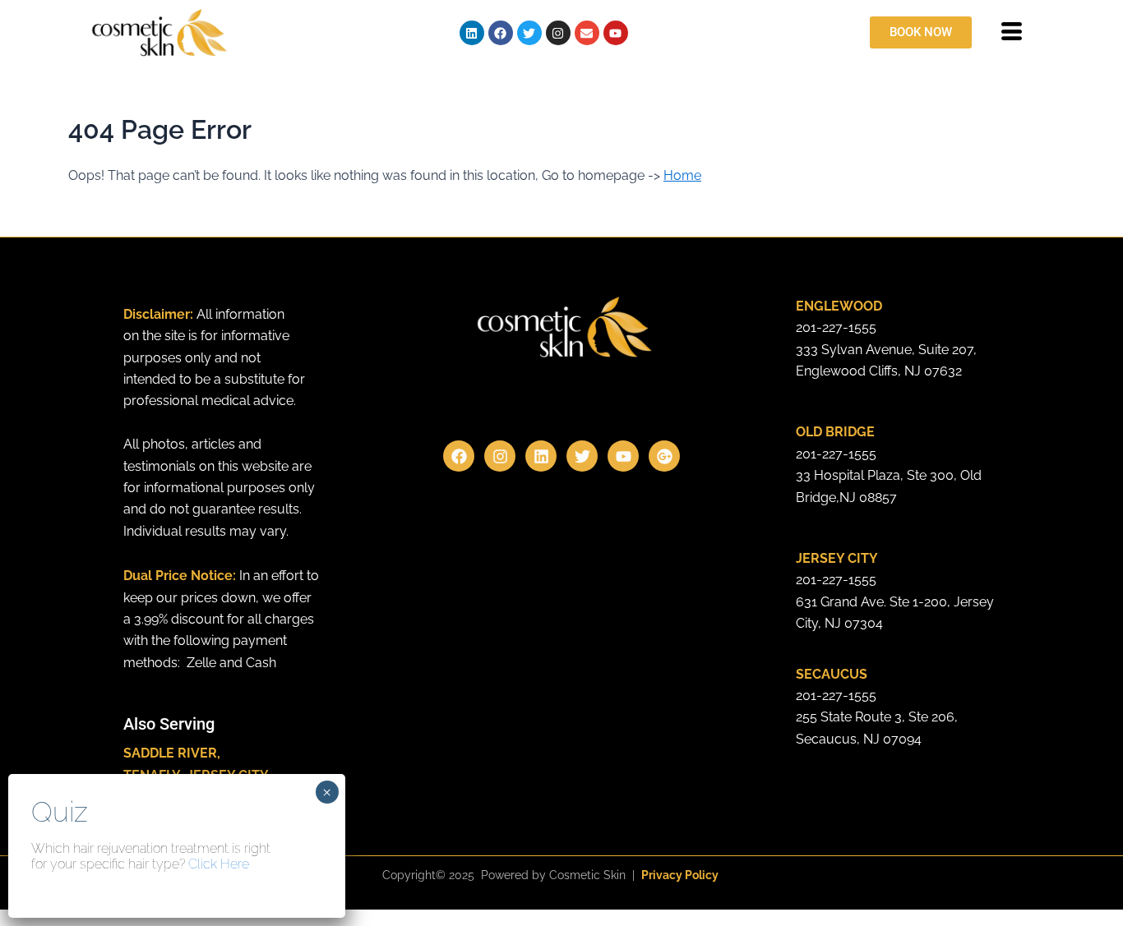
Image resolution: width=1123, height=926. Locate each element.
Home (682, 175)
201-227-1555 (836, 327)
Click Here (218, 864)
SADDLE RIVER (170, 753)
